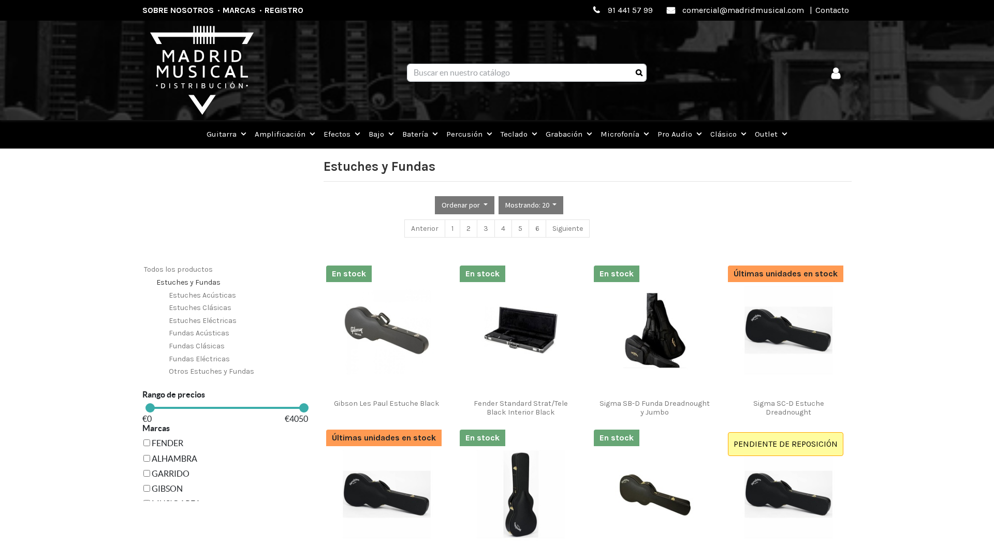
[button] (464, 205)
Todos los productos (178, 269)
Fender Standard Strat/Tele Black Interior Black (521, 408)
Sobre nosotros (178, 10)
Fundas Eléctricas (199, 359)
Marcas (239, 10)
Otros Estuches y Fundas (211, 371)
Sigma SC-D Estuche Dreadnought (788, 408)
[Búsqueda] (639, 73)
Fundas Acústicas (199, 333)
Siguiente (567, 228)
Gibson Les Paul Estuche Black (387, 403)
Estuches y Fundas (188, 282)
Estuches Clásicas (200, 307)
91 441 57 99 (630, 10)
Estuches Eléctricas (203, 320)
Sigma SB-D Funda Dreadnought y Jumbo (655, 408)
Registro (284, 10)
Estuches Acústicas (202, 295)
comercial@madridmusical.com (743, 10)
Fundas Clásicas (197, 346)
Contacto (832, 10)
